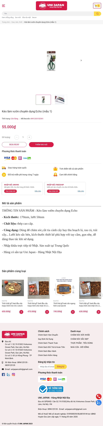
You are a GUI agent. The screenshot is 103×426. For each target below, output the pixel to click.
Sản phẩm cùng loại (14, 271)
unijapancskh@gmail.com (21, 369)
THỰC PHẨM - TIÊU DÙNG (82, 343)
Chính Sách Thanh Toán (48, 343)
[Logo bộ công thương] (50, 389)
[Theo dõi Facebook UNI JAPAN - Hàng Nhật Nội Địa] (3, 374)
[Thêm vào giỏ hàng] (21, 312)
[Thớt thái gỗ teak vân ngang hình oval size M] (64, 288)
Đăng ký (60, 366)
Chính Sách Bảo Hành (47, 351)
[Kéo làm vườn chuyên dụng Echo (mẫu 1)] (51, 60)
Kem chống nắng (8, 17)
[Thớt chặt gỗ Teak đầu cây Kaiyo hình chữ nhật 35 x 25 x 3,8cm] (90, 288)
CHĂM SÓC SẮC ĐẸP (79, 339)
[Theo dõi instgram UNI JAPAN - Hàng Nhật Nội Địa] (13, 374)
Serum (34, 17)
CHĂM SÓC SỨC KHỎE (80, 335)
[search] (97, 13)
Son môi (18, 17)
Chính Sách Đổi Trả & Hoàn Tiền (51, 347)
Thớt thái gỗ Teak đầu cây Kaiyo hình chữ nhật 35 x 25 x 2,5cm (38, 305)
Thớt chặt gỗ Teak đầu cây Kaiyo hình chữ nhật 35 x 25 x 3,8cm (90, 305)
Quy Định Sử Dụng (45, 339)
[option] (51, 60)
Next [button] (81, 60)
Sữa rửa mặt (26, 17)
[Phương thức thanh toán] (17, 158)
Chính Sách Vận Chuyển (48, 335)
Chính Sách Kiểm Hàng (47, 355)
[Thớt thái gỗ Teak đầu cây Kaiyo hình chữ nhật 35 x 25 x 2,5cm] (39, 288)
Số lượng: (6, 137)
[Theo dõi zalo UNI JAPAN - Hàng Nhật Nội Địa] (8, 374)
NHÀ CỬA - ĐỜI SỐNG (80, 347)
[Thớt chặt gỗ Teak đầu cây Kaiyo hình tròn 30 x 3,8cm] (13, 288)
